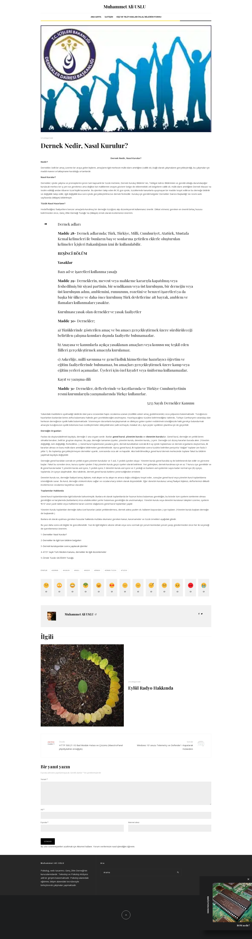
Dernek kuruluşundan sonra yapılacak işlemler (65, 546)
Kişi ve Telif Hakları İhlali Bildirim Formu (139, 17)
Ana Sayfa (96, 17)
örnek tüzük (111, 570)
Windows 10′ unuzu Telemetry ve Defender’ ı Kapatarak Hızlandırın (165, 745)
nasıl (77, 570)
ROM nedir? (243, 925)
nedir (87, 570)
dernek (55, 570)
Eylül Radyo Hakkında (150, 688)
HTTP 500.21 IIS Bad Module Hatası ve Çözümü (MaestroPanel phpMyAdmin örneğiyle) (91, 745)
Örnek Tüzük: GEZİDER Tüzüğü (58, 557)
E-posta (44, 822)
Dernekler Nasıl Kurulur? (55, 534)
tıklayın (56, 197)
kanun (67, 570)
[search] (178, 872)
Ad (42, 809)
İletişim (109, 17)
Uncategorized (47, 138)
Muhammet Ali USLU (125, 6)
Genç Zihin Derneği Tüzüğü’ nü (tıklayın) (79, 212)
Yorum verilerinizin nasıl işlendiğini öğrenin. (114, 846)
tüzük (124, 570)
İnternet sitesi (133, 822)
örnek (97, 570)
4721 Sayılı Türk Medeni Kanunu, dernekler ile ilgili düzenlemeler (74, 551)
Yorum (44, 779)
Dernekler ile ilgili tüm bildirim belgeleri (62, 540)
